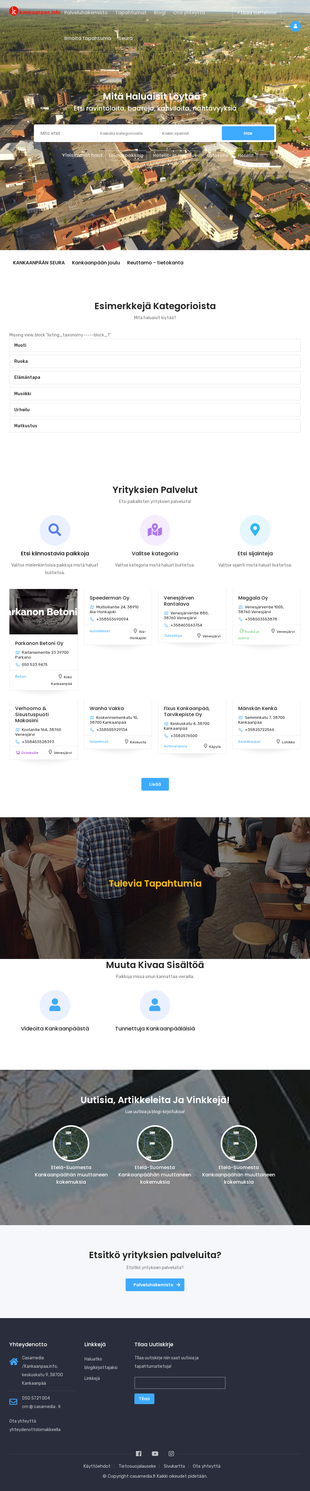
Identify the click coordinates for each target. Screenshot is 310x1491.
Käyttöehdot (96, 1466)
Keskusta (138, 742)
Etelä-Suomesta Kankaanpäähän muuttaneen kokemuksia (71, 1174)
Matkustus (25, 425)
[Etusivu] (35, 9)
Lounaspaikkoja (126, 155)
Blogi (160, 12)
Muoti (20, 345)
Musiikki (22, 393)
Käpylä (215, 747)
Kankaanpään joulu (96, 262)
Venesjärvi (212, 636)
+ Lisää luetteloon (256, 13)
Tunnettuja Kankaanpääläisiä (155, 1028)
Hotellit (246, 155)
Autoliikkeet (100, 631)
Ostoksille (217, 155)
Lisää (155, 784)
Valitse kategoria (155, 553)
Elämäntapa (27, 377)
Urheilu (22, 409)
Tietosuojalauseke (137, 1466)
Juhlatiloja (173, 635)
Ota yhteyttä (189, 12)
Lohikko (288, 742)
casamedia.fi (142, 1476)
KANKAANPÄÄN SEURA (39, 262)
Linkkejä (92, 1378)
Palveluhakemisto (86, 12)
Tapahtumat (131, 12)
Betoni (20, 676)
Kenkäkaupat (249, 741)
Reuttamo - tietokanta (155, 262)
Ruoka (21, 361)
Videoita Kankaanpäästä (55, 1028)
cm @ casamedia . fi (41, 1406)
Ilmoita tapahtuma (87, 38)
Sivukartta (174, 1466)
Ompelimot (99, 741)
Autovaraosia (175, 746)
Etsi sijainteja (255, 553)
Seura (125, 38)
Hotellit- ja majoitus (175, 155)
